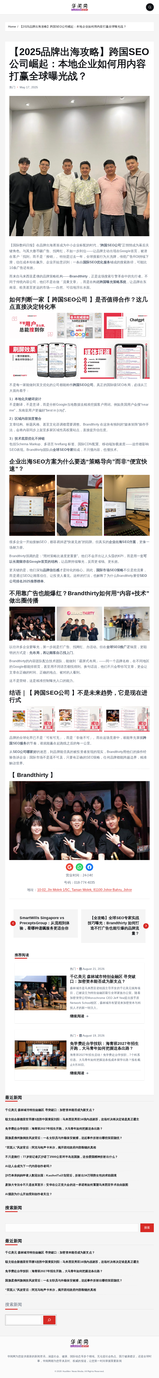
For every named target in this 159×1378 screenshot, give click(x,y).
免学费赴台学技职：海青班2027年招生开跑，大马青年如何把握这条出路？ (54, 1128)
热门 (12, 87)
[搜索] (49, 1320)
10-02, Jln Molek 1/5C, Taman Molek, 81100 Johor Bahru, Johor (84, 890)
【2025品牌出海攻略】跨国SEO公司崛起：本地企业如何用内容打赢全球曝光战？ (73, 26)
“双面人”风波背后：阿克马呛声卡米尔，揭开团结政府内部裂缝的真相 (50, 1147)
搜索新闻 (13, 1304)
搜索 (147, 1227)
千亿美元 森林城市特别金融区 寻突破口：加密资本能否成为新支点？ (50, 1110)
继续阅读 (77, 1016)
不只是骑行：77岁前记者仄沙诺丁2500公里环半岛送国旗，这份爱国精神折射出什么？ (61, 1156)
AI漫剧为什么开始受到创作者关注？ (28, 1194)
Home (12, 26)
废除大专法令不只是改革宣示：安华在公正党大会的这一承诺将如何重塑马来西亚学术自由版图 (66, 1184)
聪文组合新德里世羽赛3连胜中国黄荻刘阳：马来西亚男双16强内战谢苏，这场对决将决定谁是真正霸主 (72, 1119)
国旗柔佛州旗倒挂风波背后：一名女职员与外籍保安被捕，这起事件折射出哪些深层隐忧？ (63, 1138)
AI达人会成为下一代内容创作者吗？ (28, 1166)
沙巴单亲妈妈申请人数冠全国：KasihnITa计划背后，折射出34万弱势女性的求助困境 (61, 1175)
